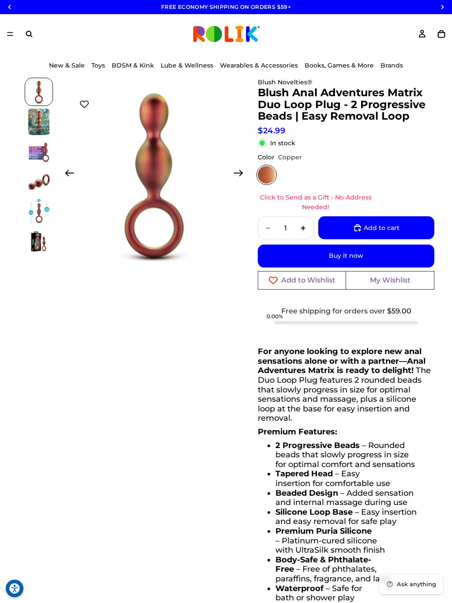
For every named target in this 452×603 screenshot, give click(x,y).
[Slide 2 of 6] (39, 122)
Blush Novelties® (285, 82)
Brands (391, 65)
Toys (98, 65)
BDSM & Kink (133, 65)
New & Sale (67, 65)
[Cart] (441, 34)
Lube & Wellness (187, 65)
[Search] (29, 34)
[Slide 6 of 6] (39, 242)
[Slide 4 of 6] (39, 182)
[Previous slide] (67, 174)
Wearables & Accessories (259, 65)
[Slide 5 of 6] (39, 212)
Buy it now (346, 256)
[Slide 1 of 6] (39, 92)
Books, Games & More (339, 65)
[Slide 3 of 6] (39, 152)
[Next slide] (241, 174)
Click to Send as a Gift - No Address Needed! (316, 202)
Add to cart (381, 228)
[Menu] (10, 34)
